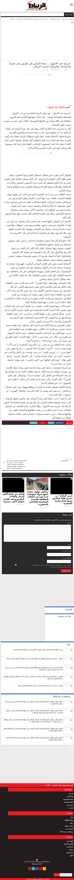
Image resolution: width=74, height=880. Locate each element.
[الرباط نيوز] (37, 5)
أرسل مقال (70, 805)
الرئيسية (70, 19)
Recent (72, 746)
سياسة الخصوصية (68, 799)
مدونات (71, 849)
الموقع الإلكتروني (66, 558)
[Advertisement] (37, 443)
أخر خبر (64, 19)
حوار (69, 644)
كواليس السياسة (68, 844)
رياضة (71, 823)
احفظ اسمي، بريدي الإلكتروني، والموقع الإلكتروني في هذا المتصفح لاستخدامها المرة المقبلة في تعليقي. (52, 566)
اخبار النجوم (70, 852)
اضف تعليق (45, 69)
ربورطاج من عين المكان (62, 696)
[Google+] (13, 785)
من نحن (71, 793)
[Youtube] (2, 785)
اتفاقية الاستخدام (68, 802)
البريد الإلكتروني (66, 551)
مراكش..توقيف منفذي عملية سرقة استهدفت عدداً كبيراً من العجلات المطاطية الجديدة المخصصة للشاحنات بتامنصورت (37, 498)
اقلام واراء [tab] (68, 609)
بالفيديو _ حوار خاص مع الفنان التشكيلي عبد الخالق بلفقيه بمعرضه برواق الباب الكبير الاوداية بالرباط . (34, 658)
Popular (71, 748)
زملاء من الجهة (69, 826)
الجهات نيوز (70, 841)
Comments (70, 750)
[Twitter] (6, 785)
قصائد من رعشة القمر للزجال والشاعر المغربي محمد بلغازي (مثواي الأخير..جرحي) (13, 497)
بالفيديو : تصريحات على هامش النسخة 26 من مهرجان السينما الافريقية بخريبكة (40, 685)
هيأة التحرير (70, 796)
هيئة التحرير (66, 69)
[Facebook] (10, 785)
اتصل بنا (47, 785)
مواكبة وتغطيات (68, 820)
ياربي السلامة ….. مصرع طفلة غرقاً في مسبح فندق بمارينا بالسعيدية (62, 499)
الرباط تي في (69, 829)
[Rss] (17, 785)
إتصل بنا (71, 808)
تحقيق (71, 855)
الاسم (69, 544)
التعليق (69, 523)
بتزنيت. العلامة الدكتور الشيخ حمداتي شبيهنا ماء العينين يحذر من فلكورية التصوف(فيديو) (38, 649)
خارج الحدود (69, 847)
